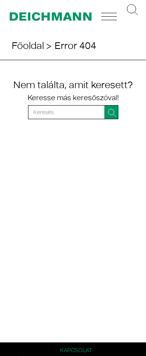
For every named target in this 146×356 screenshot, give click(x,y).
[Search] (111, 112)
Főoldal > (31, 45)
